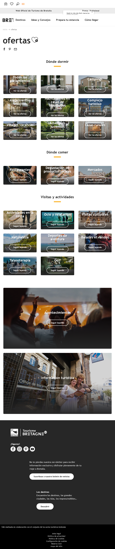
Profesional (94, 11)
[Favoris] (12, 4)
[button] (17, 3)
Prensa (85, 11)
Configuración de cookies (56, 541)
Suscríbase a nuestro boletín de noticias (52, 476)
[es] (23, 4)
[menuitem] (21, 20)
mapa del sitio (56, 546)
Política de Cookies (56, 539)
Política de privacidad (56, 536)
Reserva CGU (56, 544)
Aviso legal (56, 534)
